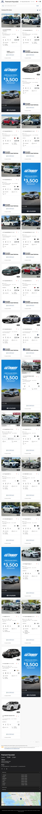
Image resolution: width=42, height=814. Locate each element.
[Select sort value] (39, 10)
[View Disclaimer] (10, 40)
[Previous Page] (31, 742)
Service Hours (4, 787)
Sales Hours (4, 772)
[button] (19, 20)
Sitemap (12, 810)
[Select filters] (37, 10)
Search (37, 5)
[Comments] (15, 40)
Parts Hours (4, 789)
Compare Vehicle (7, 58)
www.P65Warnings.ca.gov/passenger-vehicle (11, 748)
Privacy (15, 810)
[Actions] (18, 30)
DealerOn (9, 810)
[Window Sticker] (17, 40)
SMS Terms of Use (19, 810)
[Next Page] (33, 742)
